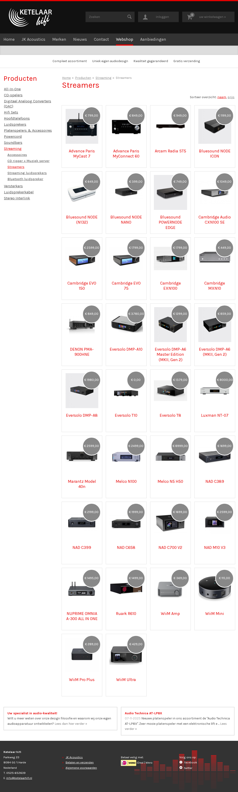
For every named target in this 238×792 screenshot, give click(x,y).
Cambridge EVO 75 (126, 286)
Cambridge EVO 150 (81, 286)
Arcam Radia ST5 (170, 151)
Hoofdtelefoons (17, 118)
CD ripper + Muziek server (28, 161)
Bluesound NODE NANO (126, 220)
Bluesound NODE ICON (215, 153)
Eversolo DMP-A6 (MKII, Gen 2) (214, 352)
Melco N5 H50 (170, 481)
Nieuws (80, 39)
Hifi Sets (11, 112)
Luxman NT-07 (214, 415)
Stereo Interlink (17, 198)
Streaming (13, 148)
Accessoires (17, 155)
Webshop (124, 39)
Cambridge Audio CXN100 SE (214, 220)
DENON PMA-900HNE (82, 352)
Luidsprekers (15, 124)
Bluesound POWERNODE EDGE (170, 222)
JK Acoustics (33, 39)
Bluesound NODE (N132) (82, 220)
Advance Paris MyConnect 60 (126, 153)
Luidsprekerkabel (19, 192)
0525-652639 (16, 773)
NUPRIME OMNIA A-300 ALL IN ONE (82, 616)
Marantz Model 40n (82, 484)
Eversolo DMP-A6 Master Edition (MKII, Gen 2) (170, 354)
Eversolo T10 (126, 415)
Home (9, 39)
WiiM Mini (214, 613)
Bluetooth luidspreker (25, 179)
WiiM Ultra (126, 679)
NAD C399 (82, 547)
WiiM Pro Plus (82, 679)
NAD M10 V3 (214, 547)
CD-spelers (13, 95)
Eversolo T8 (170, 415)
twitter (187, 768)
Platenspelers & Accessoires (28, 130)
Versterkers (13, 186)
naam (221, 97)
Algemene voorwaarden (81, 767)
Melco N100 (126, 481)
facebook (190, 762)
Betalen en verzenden (80, 762)
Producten (83, 78)
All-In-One (12, 89)
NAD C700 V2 (170, 547)
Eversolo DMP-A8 (82, 415)
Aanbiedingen (153, 39)
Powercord (13, 136)
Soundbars (13, 142)
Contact (101, 39)
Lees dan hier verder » (71, 724)
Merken (59, 39)
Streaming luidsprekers (27, 173)
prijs (231, 97)
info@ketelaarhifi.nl (19, 778)
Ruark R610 (126, 613)
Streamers (15, 167)
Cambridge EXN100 (170, 286)
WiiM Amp (170, 613)
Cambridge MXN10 (214, 286)
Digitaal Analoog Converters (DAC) (27, 103)
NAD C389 (214, 481)
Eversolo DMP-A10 (126, 349)
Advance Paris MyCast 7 (82, 153)
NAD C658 (126, 547)
